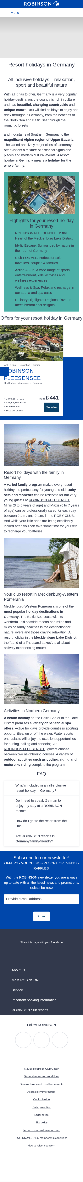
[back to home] (41, 4)
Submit (41, 916)
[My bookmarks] (36, 12)
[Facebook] (60, 1040)
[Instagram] (23, 1040)
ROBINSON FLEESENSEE (49, 500)
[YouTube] (41, 1040)
